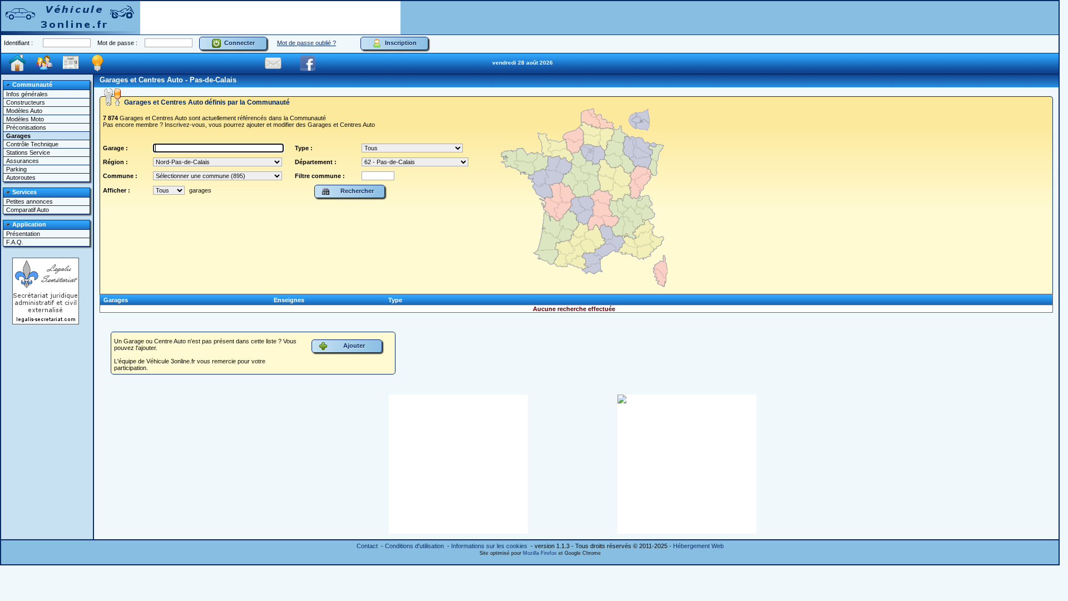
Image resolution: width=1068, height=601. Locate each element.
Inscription (399, 43)
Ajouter (352, 345)
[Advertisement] (270, 18)
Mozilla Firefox (540, 553)
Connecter (238, 43)
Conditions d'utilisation (414, 546)
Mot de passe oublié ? (306, 43)
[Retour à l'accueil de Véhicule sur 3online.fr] (70, 17)
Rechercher (355, 191)
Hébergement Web (698, 546)
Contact (367, 546)
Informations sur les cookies (489, 546)
